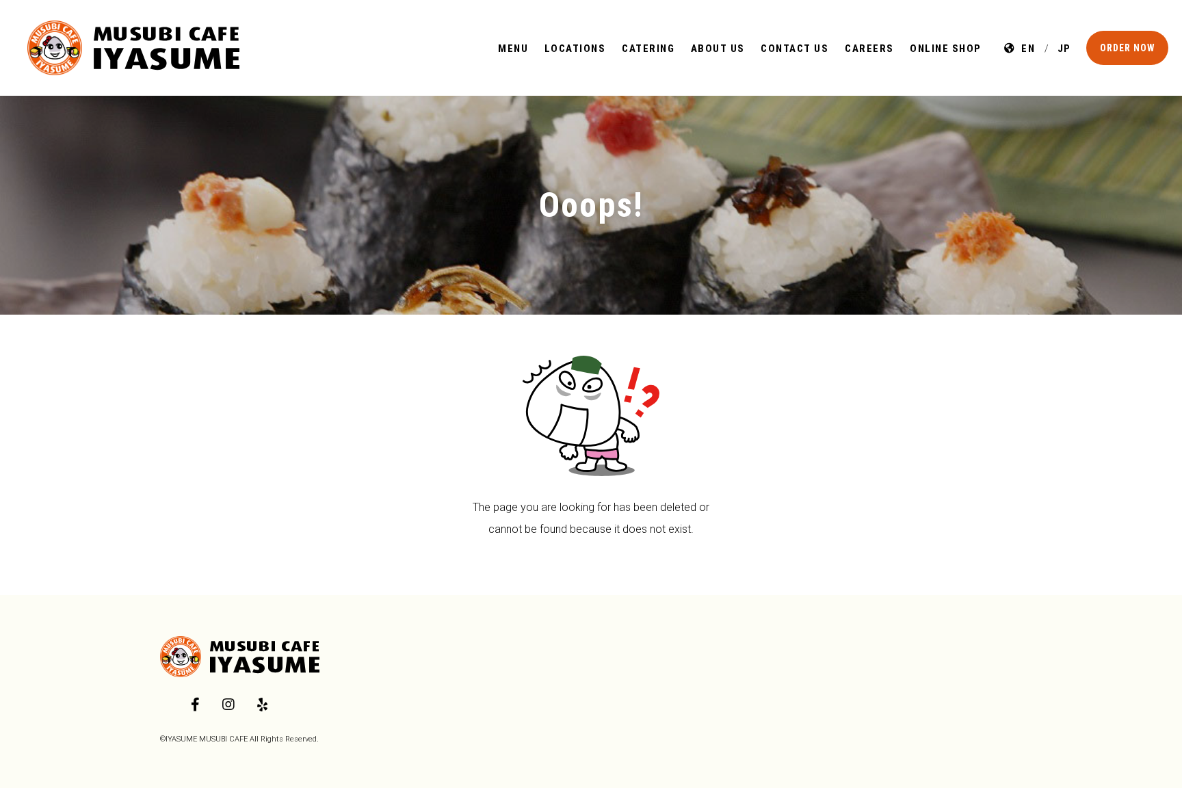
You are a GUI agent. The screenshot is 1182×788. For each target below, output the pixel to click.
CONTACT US (794, 48)
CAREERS (869, 48)
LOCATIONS (575, 48)
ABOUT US (718, 48)
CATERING (648, 48)
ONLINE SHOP (946, 48)
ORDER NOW (1127, 47)
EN (1026, 48)
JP (1061, 48)
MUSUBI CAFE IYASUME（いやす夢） (133, 48)
